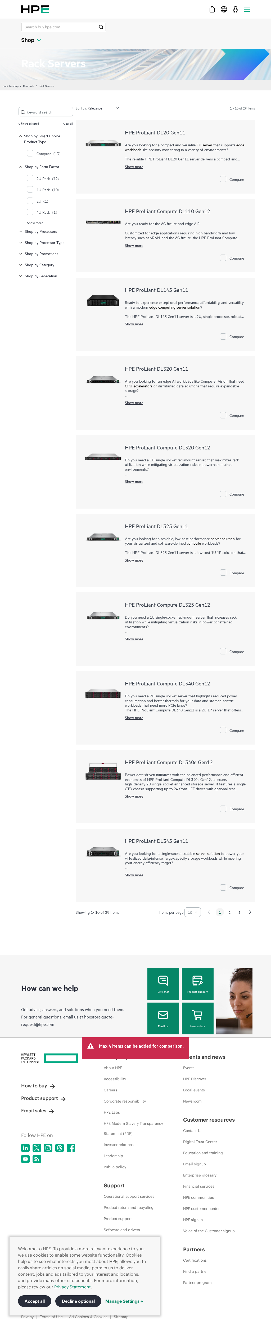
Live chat (163, 991)
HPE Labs (112, 1112)
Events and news (204, 1056)
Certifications (195, 1260)
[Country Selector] (224, 9)
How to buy (197, 1026)
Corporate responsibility (125, 1101)
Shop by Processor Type (44, 242)
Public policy (115, 1167)
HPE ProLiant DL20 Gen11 (155, 132)
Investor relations (119, 1144)
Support (114, 1185)
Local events (194, 1090)
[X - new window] (37, 1148)
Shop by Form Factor (42, 166)
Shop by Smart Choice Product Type (42, 138)
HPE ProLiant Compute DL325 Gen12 (167, 604)
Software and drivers (122, 1229)
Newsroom (192, 1101)
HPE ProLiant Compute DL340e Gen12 (169, 762)
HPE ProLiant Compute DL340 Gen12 (167, 683)
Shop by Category (39, 264)
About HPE (113, 1067)
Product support (197, 991)
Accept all (35, 1301)
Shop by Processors (41, 231)
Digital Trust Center (200, 1141)
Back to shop (11, 86)
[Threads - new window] (59, 1148)
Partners (194, 1249)
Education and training (203, 1153)
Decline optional (78, 1301)
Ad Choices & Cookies (88, 1316)
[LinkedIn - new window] (25, 1148)
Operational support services (129, 1196)
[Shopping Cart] (212, 9)
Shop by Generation (41, 275)
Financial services (198, 1186)
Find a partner (195, 1271)
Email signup (194, 1164)
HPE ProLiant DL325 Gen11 (156, 526)
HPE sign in (193, 1219)
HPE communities (198, 1197)
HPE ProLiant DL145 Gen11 (156, 289)
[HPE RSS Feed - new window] (37, 1159)
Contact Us (192, 1130)
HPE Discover (194, 1079)
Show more (35, 222)
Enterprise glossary (199, 1175)
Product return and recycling (128, 1207)
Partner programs (198, 1282)
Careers (110, 1090)
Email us (163, 1026)
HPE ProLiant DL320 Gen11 (156, 368)
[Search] (101, 27)
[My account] (235, 9)
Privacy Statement (72, 1286)
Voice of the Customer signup (209, 1230)
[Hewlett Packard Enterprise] (35, 9)
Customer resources (209, 1119)
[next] (250, 912)
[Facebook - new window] (71, 1148)
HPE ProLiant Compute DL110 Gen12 (167, 211)
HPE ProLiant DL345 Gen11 (156, 840)
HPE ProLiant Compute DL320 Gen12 (167, 447)
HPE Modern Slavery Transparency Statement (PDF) (133, 1128)
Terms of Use (51, 1316)
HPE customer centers (202, 1208)
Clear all (68, 123)
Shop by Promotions (41, 253)
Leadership (113, 1155)
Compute (28, 86)
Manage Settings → (124, 1301)
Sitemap (121, 1316)
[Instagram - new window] (48, 1148)
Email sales (33, 1111)
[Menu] (247, 9)
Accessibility (115, 1079)
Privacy (27, 1316)
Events (189, 1067)
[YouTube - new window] (25, 1159)
